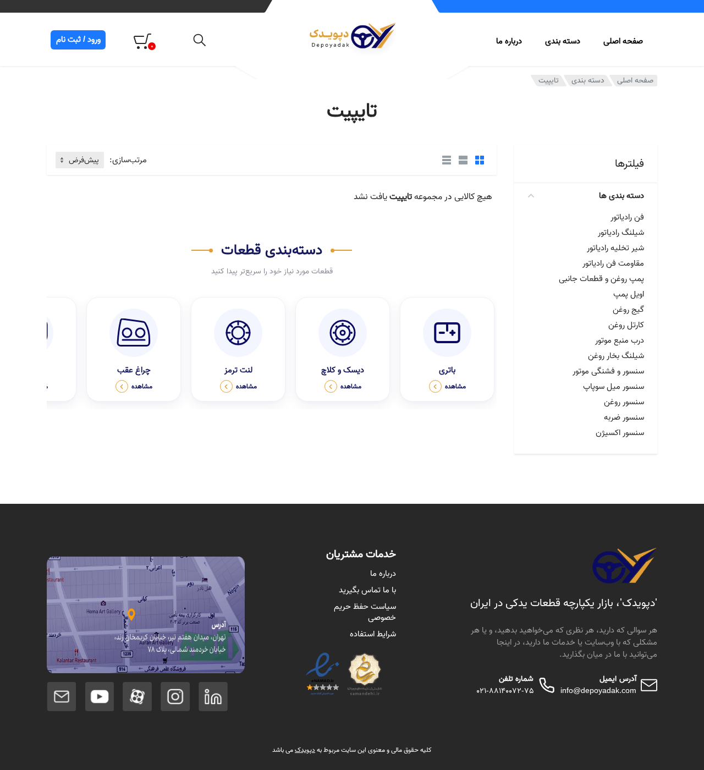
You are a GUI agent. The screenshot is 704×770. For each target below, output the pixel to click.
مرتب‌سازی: (128, 160)
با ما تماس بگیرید (367, 590)
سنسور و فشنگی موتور (608, 371)
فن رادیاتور (627, 217)
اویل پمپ (628, 294)
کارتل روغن (626, 325)
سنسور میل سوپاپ (613, 387)
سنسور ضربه (624, 417)
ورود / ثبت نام (78, 39)
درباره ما (509, 41)
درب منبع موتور (619, 340)
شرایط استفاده (373, 634)
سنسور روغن (624, 402)
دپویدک (305, 750)
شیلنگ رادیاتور (621, 233)
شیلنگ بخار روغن (616, 356)
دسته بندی (587, 80)
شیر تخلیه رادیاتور (615, 248)
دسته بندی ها (621, 195)
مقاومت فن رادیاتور (613, 263)
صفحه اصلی (623, 41)
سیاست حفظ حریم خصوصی (365, 612)
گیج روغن (628, 310)
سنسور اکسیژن (620, 433)
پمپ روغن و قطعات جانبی (601, 279)
